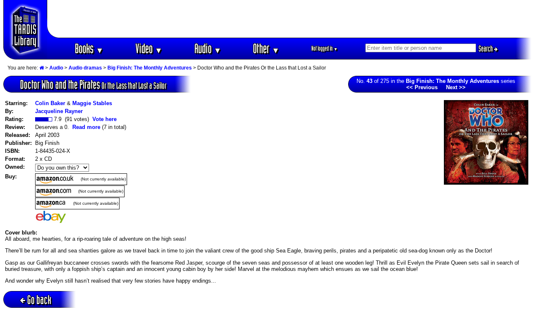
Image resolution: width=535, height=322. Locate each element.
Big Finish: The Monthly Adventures (149, 68)
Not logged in (324, 48)
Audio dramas (85, 68)
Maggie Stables (92, 103)
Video (149, 48)
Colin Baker (50, 103)
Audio (208, 48)
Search (486, 48)
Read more (86, 127)
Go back (39, 299)
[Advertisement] (290, 19)
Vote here (104, 119)
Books (89, 48)
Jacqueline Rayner (59, 111)
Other (266, 48)
